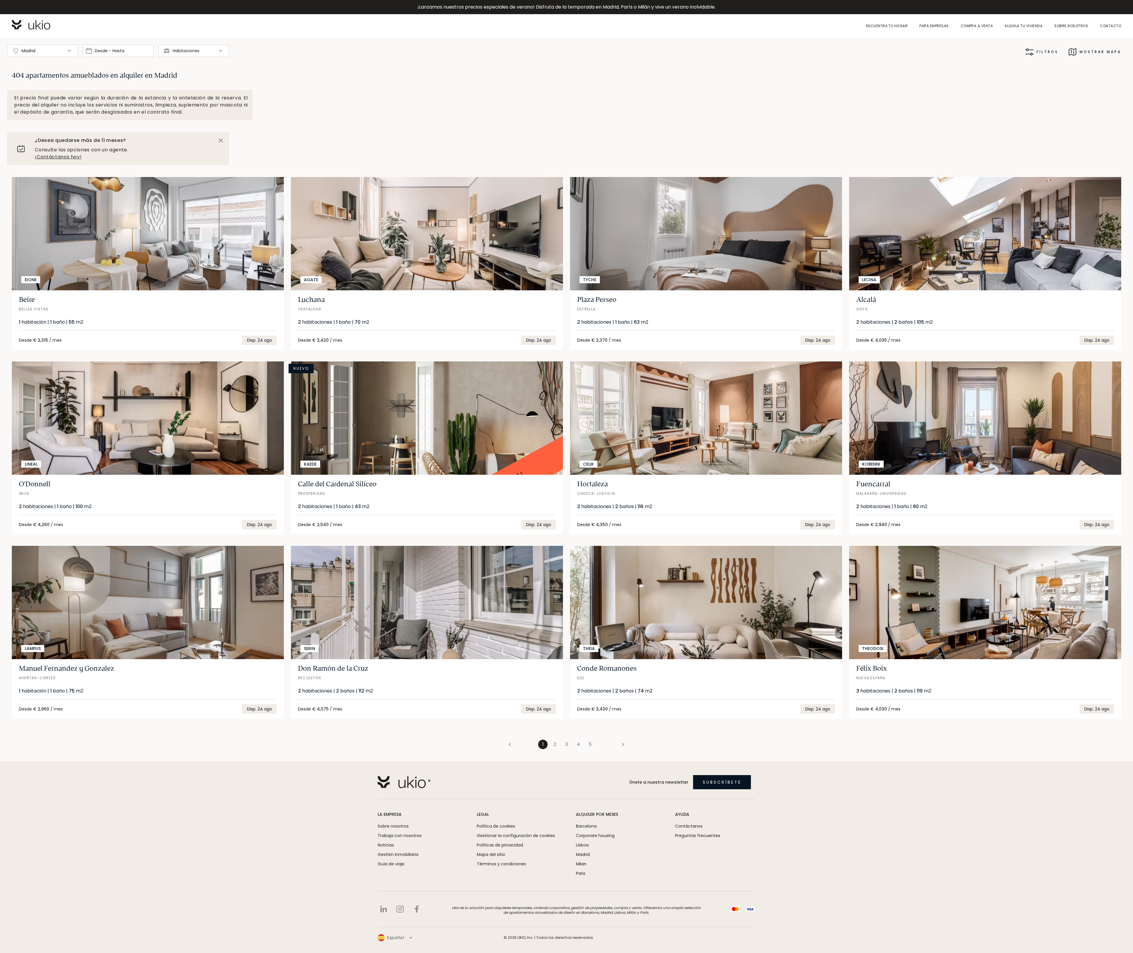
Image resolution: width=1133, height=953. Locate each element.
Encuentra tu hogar (887, 26)
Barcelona (586, 826)
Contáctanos (689, 826)
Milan (581, 864)
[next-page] (611, 744)
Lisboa (582, 845)
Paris (580, 873)
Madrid (583, 854)
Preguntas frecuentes (697, 836)
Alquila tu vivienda (1023, 26)
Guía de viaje (391, 864)
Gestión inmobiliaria (398, 854)
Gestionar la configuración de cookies (516, 836)
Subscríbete (722, 782)
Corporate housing (595, 836)
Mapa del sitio (491, 854)
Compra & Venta (977, 26)
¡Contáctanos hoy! (58, 156)
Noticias (386, 845)
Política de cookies (496, 826)
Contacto (1110, 26)
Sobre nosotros (1071, 26)
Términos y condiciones (501, 864)
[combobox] (42, 51)
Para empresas (934, 26)
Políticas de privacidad (500, 845)
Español (395, 938)
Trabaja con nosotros (400, 836)
